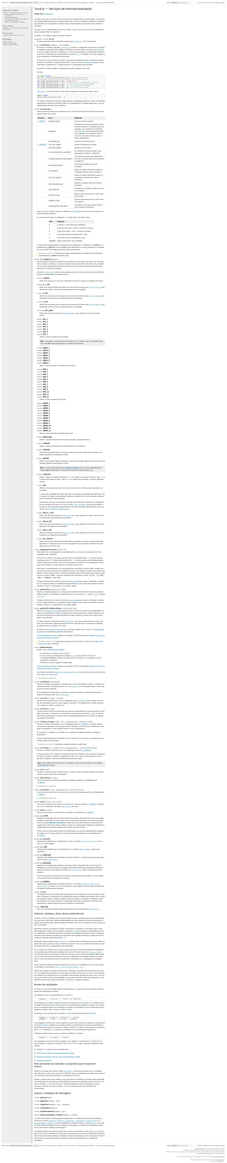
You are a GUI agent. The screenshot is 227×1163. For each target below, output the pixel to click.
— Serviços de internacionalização (101, 2)
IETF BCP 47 (92, 1013)
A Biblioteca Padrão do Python (66, 2)
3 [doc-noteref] (69, 1013)
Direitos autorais (200, 1148)
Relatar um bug (7, 41)
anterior (205, 2)
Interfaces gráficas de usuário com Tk (14, 35)
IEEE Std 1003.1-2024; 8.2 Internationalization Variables (55, 1053)
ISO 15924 (43, 1025)
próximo (211, 2)
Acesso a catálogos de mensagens (15, 22)
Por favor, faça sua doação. (218, 1156)
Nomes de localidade (44, 1060)
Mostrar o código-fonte (9, 43)
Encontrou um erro (219, 1159)
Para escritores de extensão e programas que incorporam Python (16, 19)
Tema (168, 2)
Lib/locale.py (48, 14)
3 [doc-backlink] (35, 1060)
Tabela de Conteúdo (10, 10)
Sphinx (220, 1161)
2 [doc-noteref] (67, 1013)
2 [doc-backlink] (35, 1056)
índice (223, 2)
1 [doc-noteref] (72, 995)
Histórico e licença (205, 1153)
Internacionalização (82, 2)
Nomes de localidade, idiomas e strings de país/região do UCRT (58, 1057)
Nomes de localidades (11, 17)
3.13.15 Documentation (48, 2)
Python (6, 2)
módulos (217, 2)
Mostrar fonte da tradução (10, 44)
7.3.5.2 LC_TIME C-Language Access (57, 509)
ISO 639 (80, 1003)
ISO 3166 (56, 1005)
